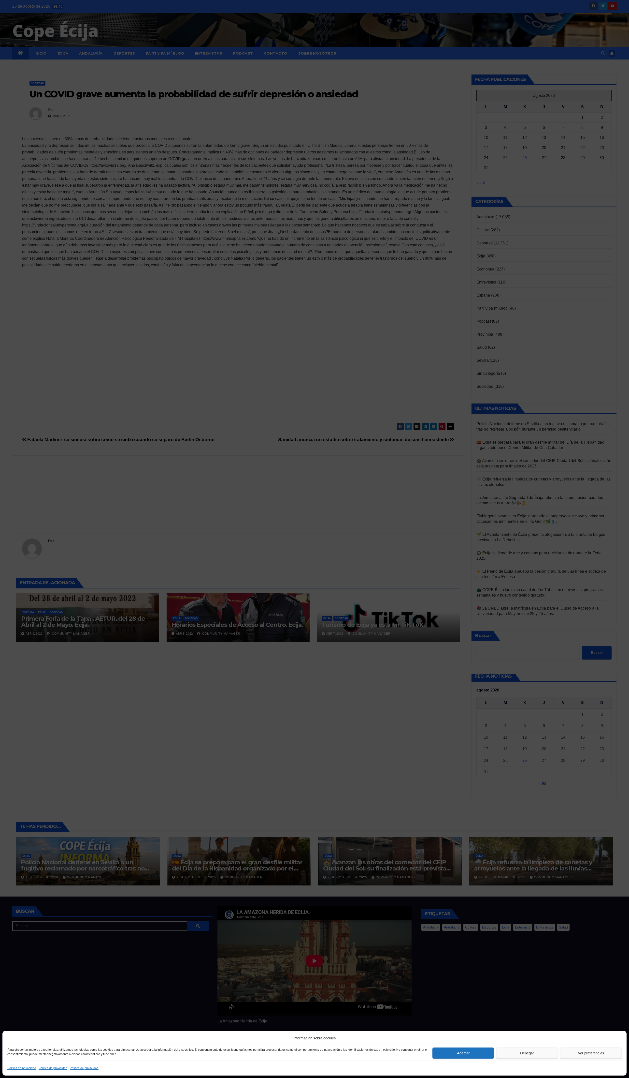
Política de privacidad (21, 1068)
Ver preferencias (591, 1053)
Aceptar (463, 1053)
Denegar (527, 1053)
